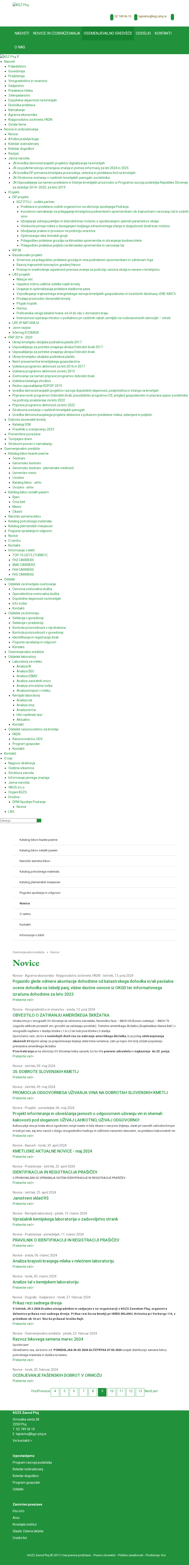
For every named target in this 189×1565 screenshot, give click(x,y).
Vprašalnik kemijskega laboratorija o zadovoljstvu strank (65, 1219)
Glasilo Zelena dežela (28, 1531)
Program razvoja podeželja (32, 1462)
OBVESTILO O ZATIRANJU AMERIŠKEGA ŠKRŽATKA (61, 1015)
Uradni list (20, 1538)
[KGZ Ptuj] (21, 4)
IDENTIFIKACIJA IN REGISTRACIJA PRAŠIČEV (55, 1172)
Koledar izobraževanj (28, 1469)
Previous (44, 1391)
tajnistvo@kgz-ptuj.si (153, 16)
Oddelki (18, 1489)
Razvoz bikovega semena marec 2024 (48, 1339)
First (34, 1391)
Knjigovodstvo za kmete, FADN (78, 975)
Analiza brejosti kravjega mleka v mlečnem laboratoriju (63, 1261)
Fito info (18, 1511)
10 (112, 1391)
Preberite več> (23, 1000)
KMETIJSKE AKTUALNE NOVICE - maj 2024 (52, 1151)
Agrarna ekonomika (39, 975)
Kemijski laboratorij (38, 1213)
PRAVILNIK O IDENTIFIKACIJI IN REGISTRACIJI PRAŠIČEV (66, 1240)
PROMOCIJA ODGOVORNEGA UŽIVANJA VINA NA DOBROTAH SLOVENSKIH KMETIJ (90, 1092)
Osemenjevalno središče (43, 1333)
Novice (17, 975)
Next (148, 1391)
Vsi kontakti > (22, 1440)
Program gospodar (26, 1482)
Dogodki (31, 1297)
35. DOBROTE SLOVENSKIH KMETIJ (46, 1071)
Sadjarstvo (47, 1297)
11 (121, 1391)
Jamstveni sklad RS (31, 1198)
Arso (16, 1518)
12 (131, 1391)
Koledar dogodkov (26, 1476)
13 (140, 1391)
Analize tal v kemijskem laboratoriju (46, 1282)
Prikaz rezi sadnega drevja (37, 1302)
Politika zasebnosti (130, 1555)
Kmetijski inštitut (25, 1524)
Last (154, 1391)
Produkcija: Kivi (156, 1555)
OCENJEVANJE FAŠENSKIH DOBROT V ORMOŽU (57, 1375)
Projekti (30, 1108)
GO (39, 820)
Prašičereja (33, 1166)
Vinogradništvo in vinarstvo (44, 1009)
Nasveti (30, 1145)
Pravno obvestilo (105, 1555)
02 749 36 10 (123, 16)
